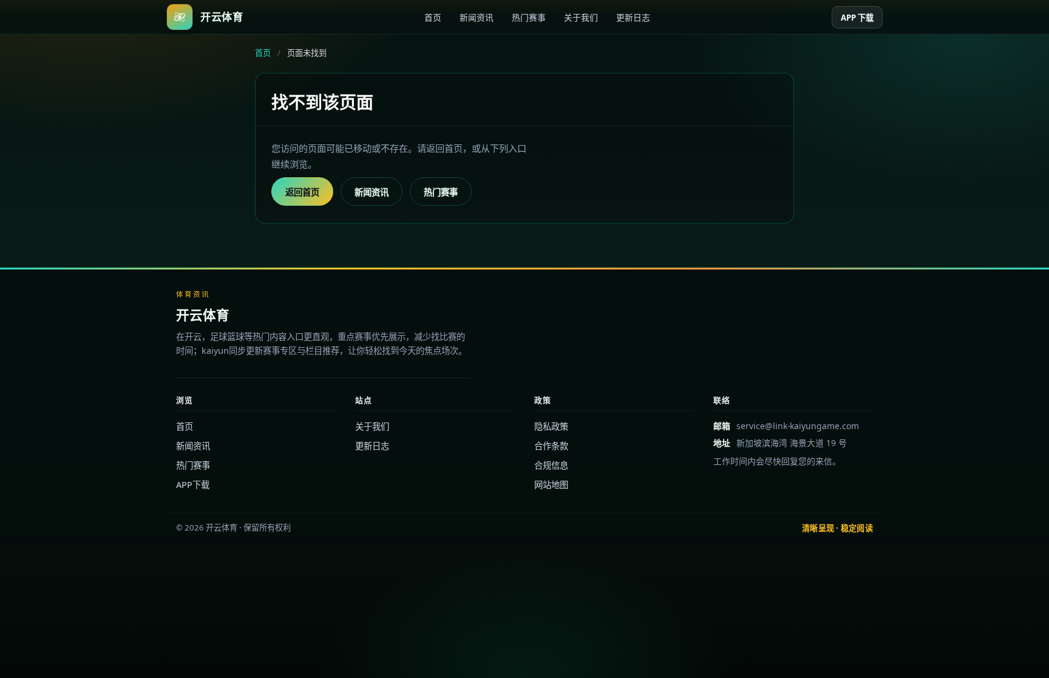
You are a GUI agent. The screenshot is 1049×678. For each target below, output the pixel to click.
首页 (432, 17)
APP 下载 (857, 17)
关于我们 (581, 17)
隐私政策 (551, 426)
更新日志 (633, 17)
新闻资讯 (477, 17)
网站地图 (551, 484)
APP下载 (192, 484)
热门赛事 (529, 17)
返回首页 (302, 192)
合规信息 (551, 465)
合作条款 (551, 446)
